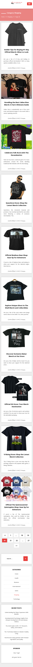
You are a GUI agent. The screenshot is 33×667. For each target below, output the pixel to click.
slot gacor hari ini (16, 657)
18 (22, 535)
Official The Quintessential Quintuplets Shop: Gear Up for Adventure (16, 507)
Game (16, 590)
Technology (16, 599)
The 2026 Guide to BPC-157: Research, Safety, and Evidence (16, 626)
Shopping (23, 68)
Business (16, 582)
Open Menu (29, 3)
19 (28, 535)
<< (5, 535)
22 (17, 540)
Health (16, 578)
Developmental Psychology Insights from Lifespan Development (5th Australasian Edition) (16, 619)
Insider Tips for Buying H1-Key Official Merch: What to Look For (16, 52)
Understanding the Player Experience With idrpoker (16, 613)
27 (28, 540)
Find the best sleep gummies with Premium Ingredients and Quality (17, 638)
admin (10, 68)
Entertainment (17, 586)
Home (16, 574)
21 (11, 540)
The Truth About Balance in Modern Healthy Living (16, 632)
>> (16, 546)
